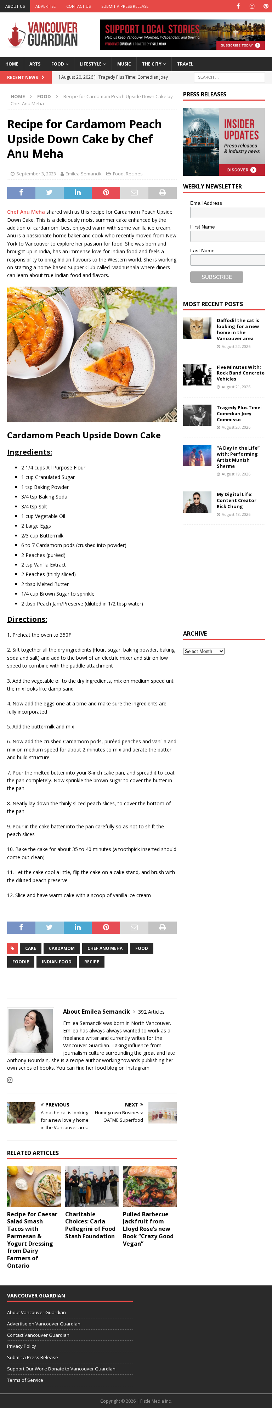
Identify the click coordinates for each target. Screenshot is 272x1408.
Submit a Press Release (124, 6)
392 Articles (151, 1011)
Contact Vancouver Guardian (38, 1335)
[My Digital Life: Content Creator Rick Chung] (197, 502)
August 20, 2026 (236, 427)
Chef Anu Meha (26, 211)
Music (124, 64)
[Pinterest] (266, 6)
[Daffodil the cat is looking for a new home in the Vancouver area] (197, 328)
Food (57, 64)
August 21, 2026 (236, 386)
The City (152, 64)
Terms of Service (25, 1380)
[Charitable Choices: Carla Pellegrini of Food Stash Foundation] (92, 1186)
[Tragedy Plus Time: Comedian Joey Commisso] (197, 415)
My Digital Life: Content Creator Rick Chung (236, 500)
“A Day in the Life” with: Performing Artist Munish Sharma (238, 457)
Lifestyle (91, 64)
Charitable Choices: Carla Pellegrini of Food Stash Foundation (90, 1225)
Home (11, 64)
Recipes (134, 173)
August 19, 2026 (236, 474)
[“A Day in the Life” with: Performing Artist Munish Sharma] (197, 455)
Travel (185, 64)
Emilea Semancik (84, 173)
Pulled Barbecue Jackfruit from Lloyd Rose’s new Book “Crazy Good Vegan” (148, 1229)
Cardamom (62, 948)
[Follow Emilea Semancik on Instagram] (9, 1080)
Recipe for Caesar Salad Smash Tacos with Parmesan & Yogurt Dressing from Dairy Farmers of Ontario (32, 1240)
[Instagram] (252, 6)
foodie (20, 962)
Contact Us (78, 6)
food (141, 948)
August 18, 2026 (236, 514)
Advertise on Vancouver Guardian (43, 1323)
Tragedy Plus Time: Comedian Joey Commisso (239, 413)
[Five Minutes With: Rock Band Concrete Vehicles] (197, 374)
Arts (34, 64)
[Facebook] (238, 6)
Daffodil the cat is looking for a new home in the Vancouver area (238, 329)
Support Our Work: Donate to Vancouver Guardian (61, 1368)
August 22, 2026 (236, 346)
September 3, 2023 (36, 173)
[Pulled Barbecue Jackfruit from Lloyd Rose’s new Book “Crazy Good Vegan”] (150, 1186)
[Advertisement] (227, 576)
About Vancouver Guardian (36, 1312)
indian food (57, 962)
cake (30, 948)
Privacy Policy (21, 1346)
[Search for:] (229, 76)
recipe (91, 962)
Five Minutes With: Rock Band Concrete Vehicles (241, 373)
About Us (15, 6)
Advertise (45, 6)
